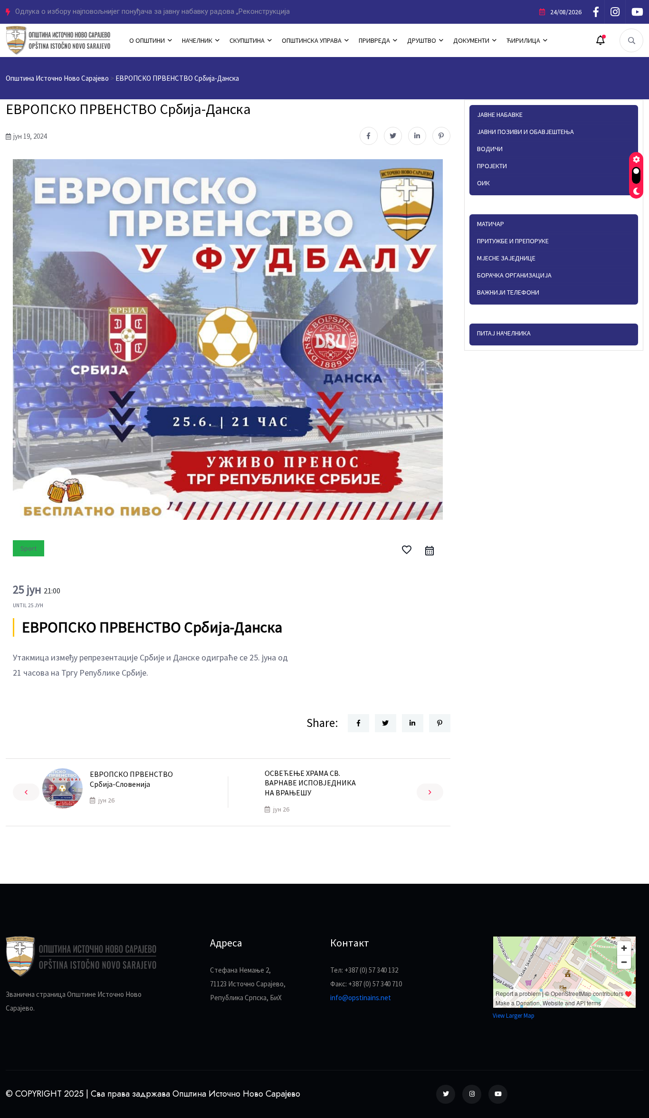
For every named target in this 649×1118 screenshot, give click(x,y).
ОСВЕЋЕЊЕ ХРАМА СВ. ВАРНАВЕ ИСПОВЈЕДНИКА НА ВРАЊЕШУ (310, 783)
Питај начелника (504, 333)
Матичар (490, 224)
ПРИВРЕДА (374, 40)
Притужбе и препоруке (513, 241)
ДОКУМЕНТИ (471, 40)
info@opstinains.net (360, 997)
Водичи (490, 148)
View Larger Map (513, 1016)
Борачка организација (514, 275)
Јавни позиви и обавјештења (525, 131)
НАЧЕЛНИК (197, 40)
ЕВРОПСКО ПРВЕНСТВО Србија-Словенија (131, 779)
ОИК (483, 183)
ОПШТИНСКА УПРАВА (312, 40)
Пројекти (492, 166)
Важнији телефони (508, 292)
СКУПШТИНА (247, 40)
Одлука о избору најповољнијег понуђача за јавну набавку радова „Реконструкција (152, 11)
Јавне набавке (500, 114)
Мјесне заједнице (506, 258)
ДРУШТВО (421, 40)
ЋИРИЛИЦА (523, 40)
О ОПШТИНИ (147, 40)
